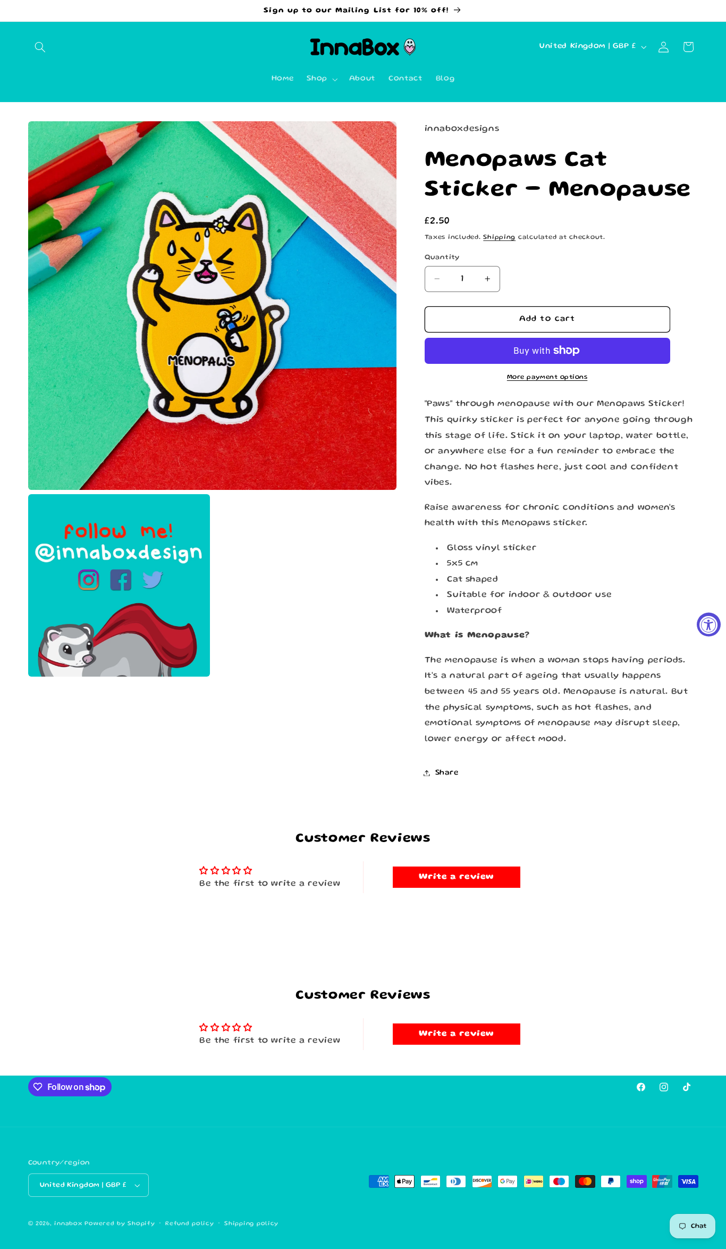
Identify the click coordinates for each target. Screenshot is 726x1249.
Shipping (499, 237)
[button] (40, 47)
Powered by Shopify (120, 1224)
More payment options (547, 377)
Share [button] (447, 772)
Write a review (456, 877)
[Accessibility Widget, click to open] (709, 625)
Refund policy (189, 1224)
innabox (68, 1224)
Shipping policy (251, 1224)
